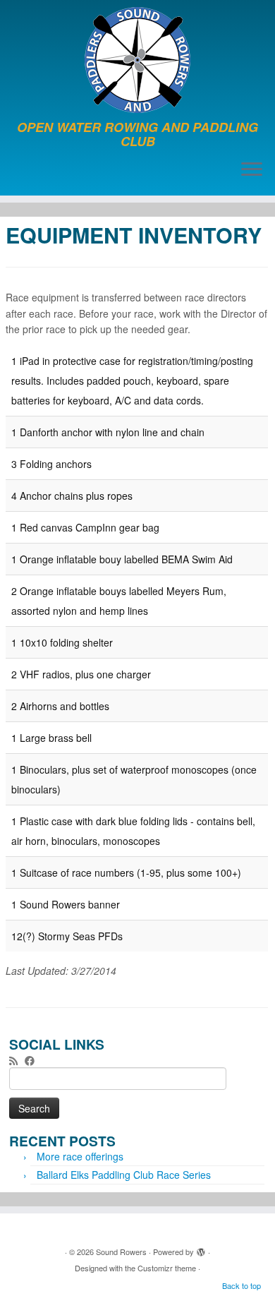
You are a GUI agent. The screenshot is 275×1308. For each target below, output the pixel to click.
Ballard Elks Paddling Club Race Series (124, 1175)
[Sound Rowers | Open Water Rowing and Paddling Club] (137, 60)
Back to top (241, 1285)
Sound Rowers (121, 1251)
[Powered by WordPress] (201, 1249)
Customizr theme (167, 1267)
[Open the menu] (251, 170)
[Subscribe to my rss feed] (17, 1060)
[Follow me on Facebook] (33, 1060)
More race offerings (80, 1156)
